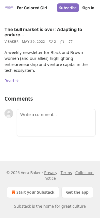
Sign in (88, 7)
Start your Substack (35, 192)
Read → (11, 80)
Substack (22, 206)
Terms (66, 172)
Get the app (77, 192)
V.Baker (11, 41)
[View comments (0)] (62, 41)
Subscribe (68, 7)
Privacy (50, 172)
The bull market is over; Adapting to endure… (43, 32)
